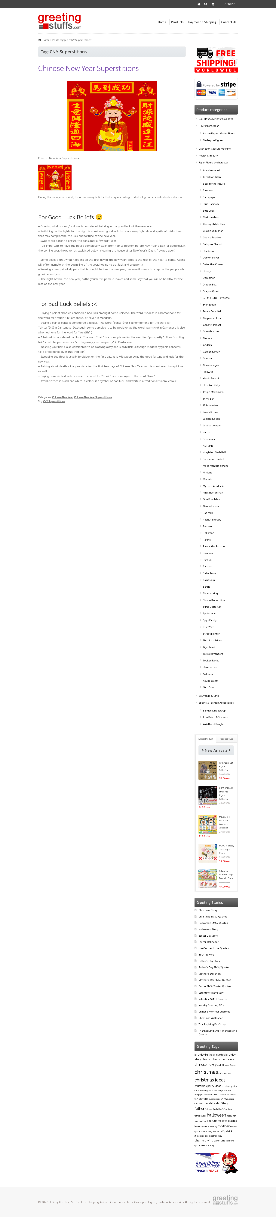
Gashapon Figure (213, 140)
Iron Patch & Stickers (215, 717)
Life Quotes (214, 1120)
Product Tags (226, 739)
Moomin (208, 479)
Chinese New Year (62, 397)
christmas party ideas (208, 1085)
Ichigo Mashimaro (213, 391)
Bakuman (208, 190)
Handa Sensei (211, 378)
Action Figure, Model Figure (219, 133)
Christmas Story (208, 910)
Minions (207, 472)
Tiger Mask (209, 647)
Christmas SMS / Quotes (213, 916)
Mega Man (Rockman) (215, 465)
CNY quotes (230, 1094)
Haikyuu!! (208, 371)
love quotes (229, 1120)
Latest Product (205, 739)
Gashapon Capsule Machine (215, 148)
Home (162, 22)
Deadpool (209, 250)
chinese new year (208, 1064)
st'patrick (226, 1131)
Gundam (208, 358)
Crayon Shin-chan (213, 230)
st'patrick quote (201, 1136)
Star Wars (208, 626)
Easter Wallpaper (209, 941)
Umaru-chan (210, 667)
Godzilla (208, 344)
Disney (207, 271)
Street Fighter (211, 633)
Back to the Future (214, 183)
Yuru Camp (209, 687)
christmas (206, 1071)
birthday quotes (215, 1054)
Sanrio (206, 586)
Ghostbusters (211, 331)
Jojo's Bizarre (211, 411)
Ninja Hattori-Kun (213, 492)
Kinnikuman (209, 438)
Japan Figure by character (213, 162)
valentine (219, 1140)
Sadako (207, 566)
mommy (213, 1126)
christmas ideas (210, 1080)
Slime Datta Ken (212, 606)
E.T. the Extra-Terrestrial (216, 297)
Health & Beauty (208, 155)
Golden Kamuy (211, 351)
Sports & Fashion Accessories (216, 702)
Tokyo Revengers (213, 653)
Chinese (206, 1059)
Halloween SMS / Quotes (213, 922)
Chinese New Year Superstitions (88, 68)
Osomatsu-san (211, 506)
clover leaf (208, 1094)
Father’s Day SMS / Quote (214, 967)
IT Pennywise (210, 405)
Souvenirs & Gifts (209, 695)
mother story (206, 1131)
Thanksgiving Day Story (212, 1024)
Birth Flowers (206, 954)
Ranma (207, 539)
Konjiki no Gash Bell (214, 452)
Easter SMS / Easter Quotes (215, 986)
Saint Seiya (209, 579)
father (199, 1108)
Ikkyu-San (208, 398)
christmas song (201, 1090)
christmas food (225, 1073)
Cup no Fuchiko (212, 237)
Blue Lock (208, 210)
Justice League (212, 425)
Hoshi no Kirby (211, 385)
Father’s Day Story (209, 960)
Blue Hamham (211, 203)
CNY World (199, 1103)
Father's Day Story (224, 1109)
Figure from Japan (209, 125)
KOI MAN (208, 445)
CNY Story (199, 1099)
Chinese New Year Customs (214, 1011)
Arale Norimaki (211, 170)
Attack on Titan (212, 176)
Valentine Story (207, 1145)
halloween (216, 1114)
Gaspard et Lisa (212, 318)
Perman (207, 526)
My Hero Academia (213, 486)
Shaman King (210, 593)
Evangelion (209, 304)
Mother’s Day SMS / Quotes (215, 979)
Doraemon (209, 277)
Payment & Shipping (202, 22)
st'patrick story (215, 1136)
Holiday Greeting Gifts (211, 1005)
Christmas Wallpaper (211, 1017)
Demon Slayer (211, 257)
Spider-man (209, 613)
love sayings (202, 1126)
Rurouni (207, 559)
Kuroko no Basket (213, 459)
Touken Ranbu (211, 660)
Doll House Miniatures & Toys (216, 118)
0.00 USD (230, 4)
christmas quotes (229, 1086)
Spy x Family (209, 620)
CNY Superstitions (54, 401)
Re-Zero (208, 553)
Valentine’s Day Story (211, 992)
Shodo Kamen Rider (214, 600)
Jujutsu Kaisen (211, 418)
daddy (208, 1103)
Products (177, 22)
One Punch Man (212, 499)
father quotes (200, 1115)
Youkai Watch (211, 680)
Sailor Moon (210, 573)
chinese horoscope (223, 1059)
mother (224, 1125)
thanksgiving (204, 1140)
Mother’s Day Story (210, 973)
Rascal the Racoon (214, 546)
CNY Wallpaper (227, 1099)
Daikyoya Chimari (212, 244)
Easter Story (220, 1103)
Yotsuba (208, 674)
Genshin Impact (212, 324)
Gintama (208, 338)
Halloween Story (208, 929)
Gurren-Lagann (211, 365)
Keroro (207, 432)
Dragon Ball (209, 284)
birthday (200, 1054)
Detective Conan (213, 264)
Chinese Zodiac (228, 1065)
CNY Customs (219, 1094)
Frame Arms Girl (212, 311)
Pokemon (208, 532)
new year (216, 1131)
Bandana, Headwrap (214, 710)
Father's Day (210, 1109)
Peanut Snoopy (212, 519)
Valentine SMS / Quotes (213, 999)
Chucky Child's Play (214, 223)
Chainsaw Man (211, 217)
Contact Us (228, 22)
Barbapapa (209, 197)
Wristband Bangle (213, 724)
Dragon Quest (211, 291)
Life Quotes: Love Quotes (214, 948)
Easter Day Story (208, 935)
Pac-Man (208, 512)
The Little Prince (212, 640)
